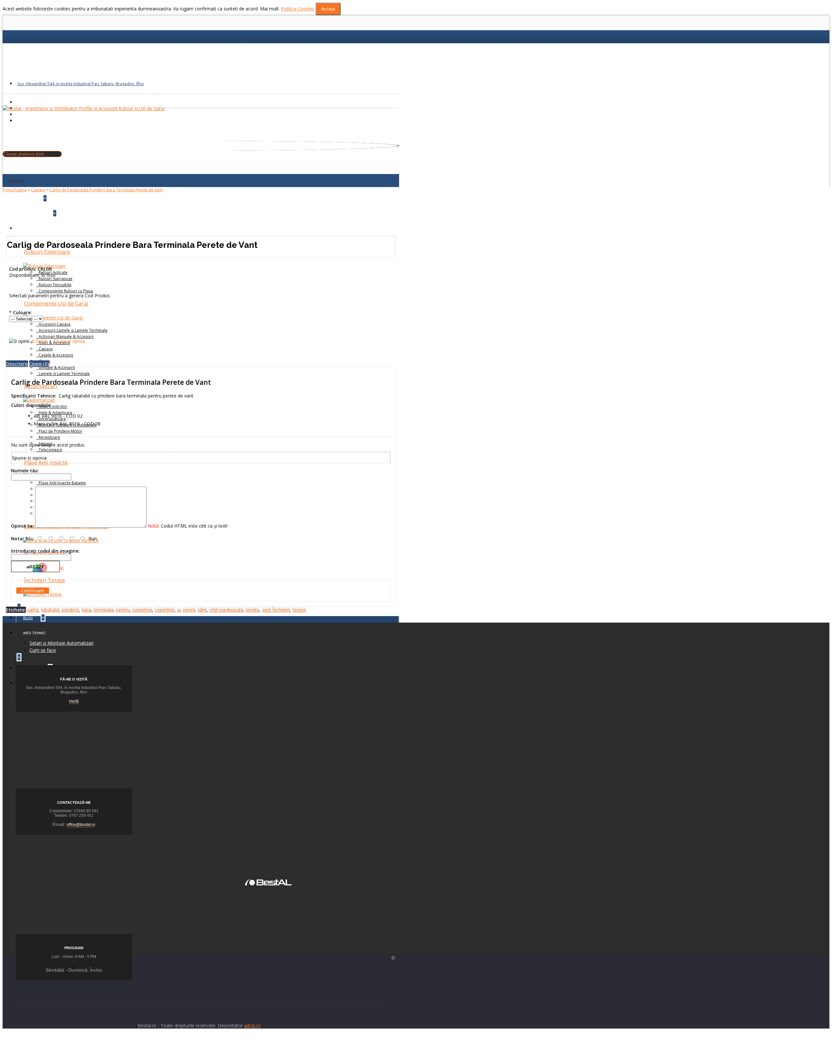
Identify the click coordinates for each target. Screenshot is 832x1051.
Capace (46, 349)
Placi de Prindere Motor (60, 431)
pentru (123, 610)
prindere (70, 610)
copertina (142, 610)
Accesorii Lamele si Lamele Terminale (73, 330)
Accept (328, 8)
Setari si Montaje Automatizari (62, 643)
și (178, 610)
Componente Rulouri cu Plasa (66, 291)
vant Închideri (276, 610)
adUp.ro (252, 1025)
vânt (202, 610)
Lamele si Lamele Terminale (64, 373)
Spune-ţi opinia (69, 341)
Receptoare (49, 437)
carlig (32, 610)
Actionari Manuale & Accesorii (66, 336)
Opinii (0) (39, 363)
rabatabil (50, 610)
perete (252, 610)
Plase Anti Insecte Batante (62, 483)
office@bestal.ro (81, 824)
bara (86, 610)
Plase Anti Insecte (46, 462)
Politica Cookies (297, 9)
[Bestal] (268, 882)
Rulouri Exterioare (47, 251)
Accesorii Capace (55, 324)
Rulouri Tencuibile (55, 285)
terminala (103, 610)
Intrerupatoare (52, 419)
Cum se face (43, 650)
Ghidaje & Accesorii (57, 367)
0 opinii (39, 341)
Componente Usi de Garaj (56, 303)
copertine (165, 610)
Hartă (74, 701)
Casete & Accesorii (56, 355)
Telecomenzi (50, 449)
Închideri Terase (44, 580)
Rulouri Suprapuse (55, 278)
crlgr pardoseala (226, 610)
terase (299, 610)
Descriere (17, 363)
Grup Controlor (53, 406)
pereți (189, 610)
